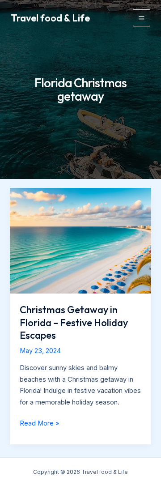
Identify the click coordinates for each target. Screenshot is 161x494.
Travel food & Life (50, 18)
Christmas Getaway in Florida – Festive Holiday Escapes (74, 322)
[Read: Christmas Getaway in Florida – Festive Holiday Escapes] (80, 240)
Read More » (39, 424)
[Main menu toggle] (141, 18)
